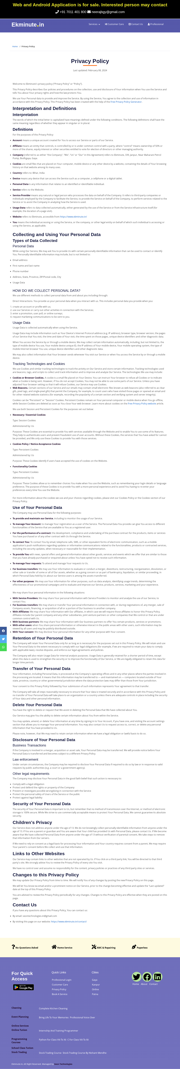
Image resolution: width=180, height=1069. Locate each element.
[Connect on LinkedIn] (157, 977)
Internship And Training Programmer (58, 1030)
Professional (157, 24)
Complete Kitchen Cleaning (53, 1008)
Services (93, 24)
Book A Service (59, 994)
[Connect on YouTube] (137, 977)
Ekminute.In (17, 1064)
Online (95, 989)
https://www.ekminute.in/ (73, 216)
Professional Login (61, 979)
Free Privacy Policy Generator (126, 101)
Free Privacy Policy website (142, 403)
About (144, 984)
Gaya (94, 979)
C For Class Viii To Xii (78, 1039)
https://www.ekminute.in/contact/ (69, 921)
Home (15, 46)
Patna (95, 994)
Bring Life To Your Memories (54, 1017)
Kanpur (96, 984)
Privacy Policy (59, 989)
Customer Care (115, 24)
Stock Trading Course (50, 1052)
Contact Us (137, 24)
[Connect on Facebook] (147, 977)
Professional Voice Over (82, 1017)
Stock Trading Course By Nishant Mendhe (84, 1052)
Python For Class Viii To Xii (52, 1039)
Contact (153, 984)
